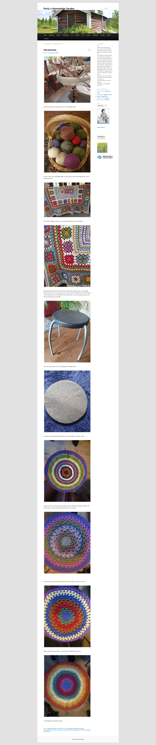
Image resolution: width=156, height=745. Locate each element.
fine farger (70, 728)
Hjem (45, 35)
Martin (98, 96)
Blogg (49, 728)
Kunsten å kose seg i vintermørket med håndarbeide (66, 730)
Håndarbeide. (50, 49)
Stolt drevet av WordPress (78, 739)
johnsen (57, 53)
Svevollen (46, 38)
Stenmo (109, 35)
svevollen (59, 728)
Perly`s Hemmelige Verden (59, 8)
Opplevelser (95, 35)
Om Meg (88, 35)
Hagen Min (51, 35)
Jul (71, 35)
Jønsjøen (77, 35)
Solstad (103, 35)
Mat (83, 35)
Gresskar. (107, 98)
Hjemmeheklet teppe (48, 730)
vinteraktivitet (81, 730)
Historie (58, 35)
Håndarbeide (66, 35)
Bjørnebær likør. (108, 94)
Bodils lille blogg (101, 127)
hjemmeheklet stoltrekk (78, 728)
